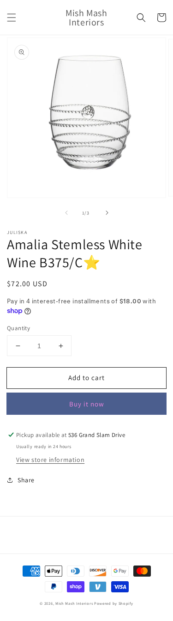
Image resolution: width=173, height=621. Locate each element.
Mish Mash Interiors (74, 603)
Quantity (18, 328)
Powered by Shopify (113, 603)
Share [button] (26, 480)
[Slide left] (66, 213)
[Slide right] (107, 213)
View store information (50, 459)
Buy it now (86, 404)
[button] (11, 17)
